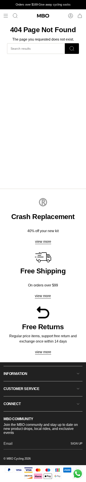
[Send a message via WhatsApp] (78, 474)
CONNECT (12, 404)
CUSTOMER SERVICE (21, 389)
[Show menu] (5, 16)
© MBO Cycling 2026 (17, 458)
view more (43, 241)
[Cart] (79, 16)
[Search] (72, 48)
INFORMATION (15, 374)
